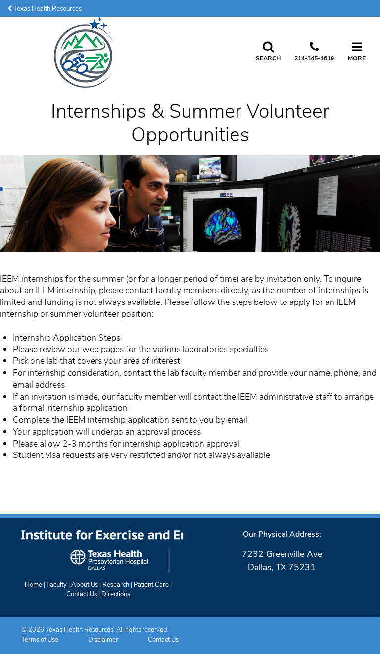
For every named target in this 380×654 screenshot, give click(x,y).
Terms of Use (39, 639)
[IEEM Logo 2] (83, 52)
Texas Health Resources (47, 8)
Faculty (57, 584)
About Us (84, 584)
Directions (115, 594)
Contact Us (81, 594)
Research (115, 584)
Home (33, 584)
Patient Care (151, 584)
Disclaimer (103, 639)
